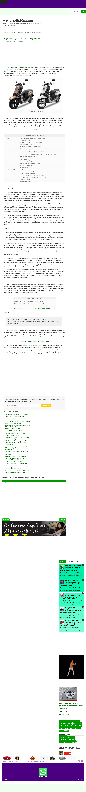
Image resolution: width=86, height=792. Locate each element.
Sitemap (42, 761)
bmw (61, 721)
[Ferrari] (33, 759)
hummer (66, 730)
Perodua (11, 765)
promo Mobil (11, 2)
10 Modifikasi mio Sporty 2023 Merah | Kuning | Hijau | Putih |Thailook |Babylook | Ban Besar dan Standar (17, 463)
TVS (76, 725)
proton (79, 723)
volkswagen (63, 723)
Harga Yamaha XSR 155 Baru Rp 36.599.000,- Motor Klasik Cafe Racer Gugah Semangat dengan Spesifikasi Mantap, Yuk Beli (17, 416)
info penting (63, 739)
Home (3, 2)
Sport (57, 2)
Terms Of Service (34, 761)
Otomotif (41, 2)
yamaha (21, 41)
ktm (75, 728)
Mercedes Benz (68, 728)
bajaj (61, 730)
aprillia (73, 721)
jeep (74, 723)
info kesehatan (73, 742)
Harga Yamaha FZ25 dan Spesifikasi (38, 341)
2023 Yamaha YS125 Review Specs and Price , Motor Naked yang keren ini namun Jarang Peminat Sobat (16, 442)
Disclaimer (26, 761)
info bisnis (71, 737)
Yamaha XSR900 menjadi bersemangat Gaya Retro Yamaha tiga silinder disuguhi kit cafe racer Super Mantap (17, 447)
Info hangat (72, 739)
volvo (61, 728)
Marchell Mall (73, 2)
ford (78, 721)
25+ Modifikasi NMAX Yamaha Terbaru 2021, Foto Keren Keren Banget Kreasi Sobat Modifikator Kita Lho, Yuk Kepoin (16, 458)
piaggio (66, 725)
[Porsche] (72, 759)
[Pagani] (62, 758)
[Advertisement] (34, 55)
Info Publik (63, 737)
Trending (20, 2)
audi (61, 725)
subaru (70, 723)
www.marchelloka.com (26, 67)
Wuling (25, 765)
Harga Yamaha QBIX (12, 67)
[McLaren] (42, 759)
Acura (5, 765)
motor (16, 41)
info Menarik (63, 742)
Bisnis (34, 2)
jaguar (72, 725)
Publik (64, 2)
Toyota (18, 765)
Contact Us (24, 761)
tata (80, 725)
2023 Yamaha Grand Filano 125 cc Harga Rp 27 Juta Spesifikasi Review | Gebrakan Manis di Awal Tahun (17, 453)
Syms (79, 728)
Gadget (50, 2)
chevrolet (66, 721)
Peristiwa (27, 2)
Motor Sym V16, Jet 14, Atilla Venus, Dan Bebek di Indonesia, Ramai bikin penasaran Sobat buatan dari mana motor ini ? (17, 427)
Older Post (62, 519)
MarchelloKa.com (17, 20)
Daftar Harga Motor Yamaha (42, 308)
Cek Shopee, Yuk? (5, 6)
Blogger (80, 779)
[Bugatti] (7, 758)
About (4, 761)
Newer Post (6, 519)
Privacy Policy (18, 761)
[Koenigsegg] (52, 759)
